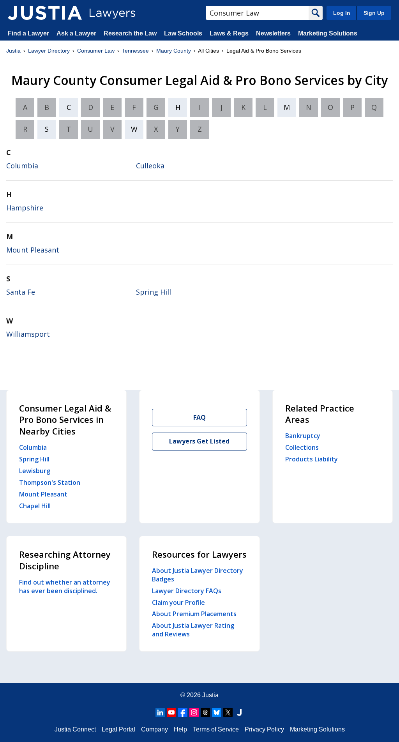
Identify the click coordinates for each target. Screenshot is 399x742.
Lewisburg (34, 470)
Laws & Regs (229, 33)
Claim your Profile (178, 602)
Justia (13, 51)
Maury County (173, 51)
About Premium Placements (194, 614)
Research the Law (130, 33)
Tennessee (135, 51)
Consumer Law (96, 51)
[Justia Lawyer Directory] (45, 13)
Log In (341, 13)
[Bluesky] (216, 712)
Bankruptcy (302, 435)
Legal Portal (118, 729)
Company (154, 729)
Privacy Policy (264, 729)
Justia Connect (75, 729)
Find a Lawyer (28, 33)
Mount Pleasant (32, 249)
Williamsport (28, 334)
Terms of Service (216, 729)
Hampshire (24, 207)
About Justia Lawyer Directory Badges (197, 574)
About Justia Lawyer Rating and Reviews (193, 629)
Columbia (22, 165)
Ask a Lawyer (77, 33)
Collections (302, 447)
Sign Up (374, 13)
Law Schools (183, 33)
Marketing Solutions (327, 33)
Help (180, 729)
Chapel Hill (35, 506)
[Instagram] (194, 712)
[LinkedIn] (160, 712)
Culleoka (150, 165)
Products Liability (311, 459)
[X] (228, 712)
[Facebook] (182, 712)
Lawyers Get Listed (199, 441)
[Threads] (205, 712)
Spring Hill (153, 292)
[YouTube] (171, 712)
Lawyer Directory (49, 51)
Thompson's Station (49, 482)
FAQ (199, 417)
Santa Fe (20, 292)
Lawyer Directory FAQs (186, 591)
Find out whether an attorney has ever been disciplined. (64, 586)
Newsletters (273, 33)
